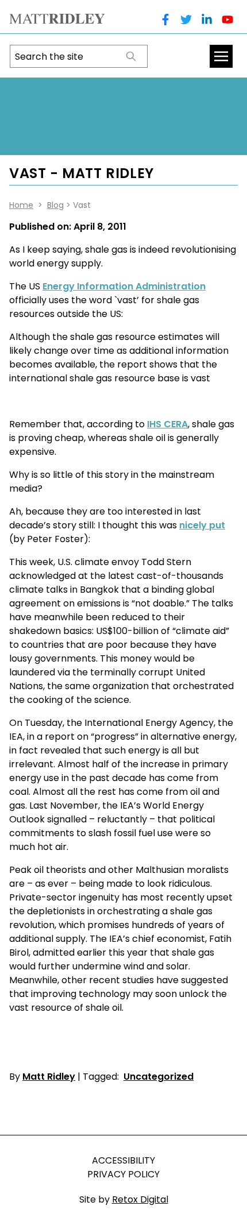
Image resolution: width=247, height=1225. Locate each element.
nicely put (202, 525)
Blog (55, 205)
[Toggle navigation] (221, 56)
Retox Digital (140, 1199)
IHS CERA (167, 424)
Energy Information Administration (124, 286)
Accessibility (123, 1160)
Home (21, 205)
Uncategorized (159, 1076)
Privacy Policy (123, 1174)
